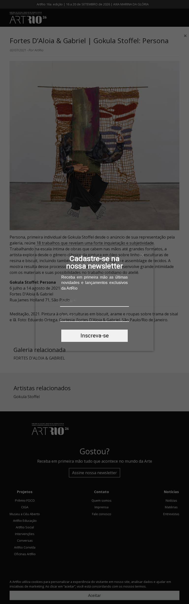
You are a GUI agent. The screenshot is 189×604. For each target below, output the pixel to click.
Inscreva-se (94, 336)
